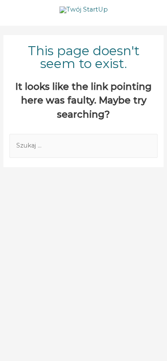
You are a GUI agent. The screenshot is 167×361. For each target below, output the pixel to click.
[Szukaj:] (83, 145)
